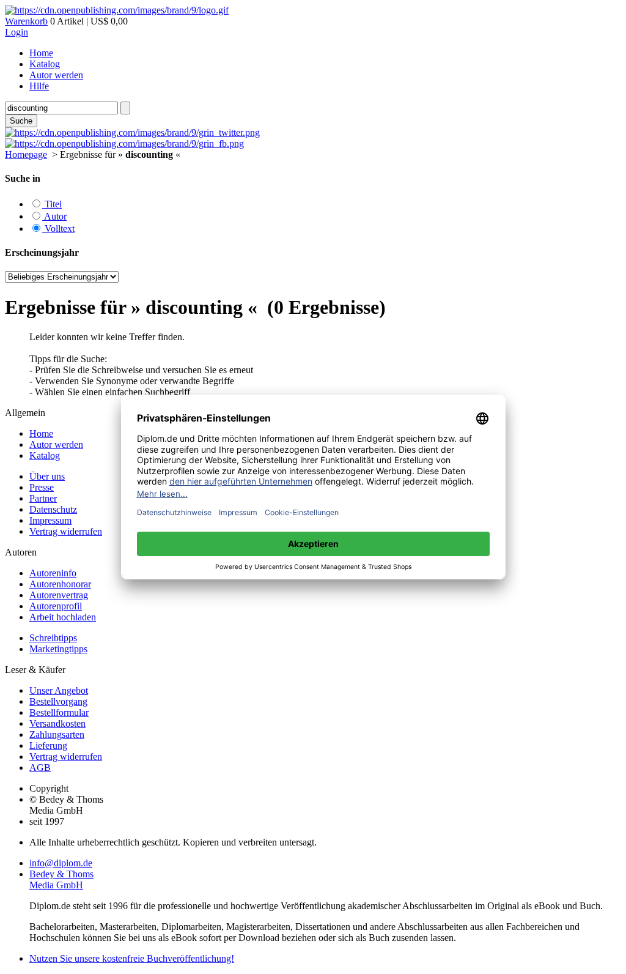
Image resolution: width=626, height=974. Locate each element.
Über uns (47, 476)
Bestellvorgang (58, 701)
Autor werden (56, 75)
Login (16, 32)
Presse (41, 487)
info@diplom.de (60, 863)
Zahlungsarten (56, 734)
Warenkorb (26, 21)
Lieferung (48, 745)
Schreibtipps (53, 638)
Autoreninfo (52, 573)
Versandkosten (57, 723)
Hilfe (39, 86)
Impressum (50, 520)
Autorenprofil (55, 606)
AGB (40, 767)
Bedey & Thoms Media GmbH (61, 879)
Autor (54, 216)
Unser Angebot (58, 690)
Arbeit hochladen (62, 617)
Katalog (44, 64)
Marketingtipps (58, 649)
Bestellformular (59, 712)
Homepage (26, 154)
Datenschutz (53, 509)
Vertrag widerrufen (65, 531)
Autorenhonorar (60, 584)
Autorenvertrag (58, 595)
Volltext (58, 228)
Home (41, 53)
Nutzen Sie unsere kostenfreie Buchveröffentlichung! (131, 958)
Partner (43, 498)
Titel (52, 204)
